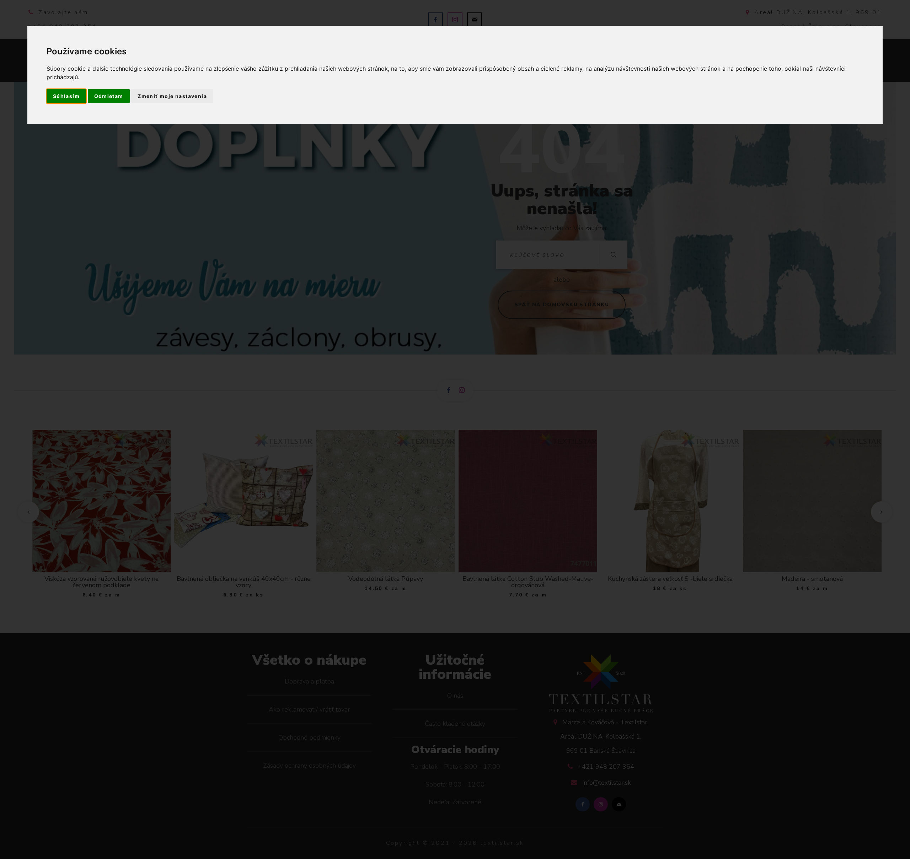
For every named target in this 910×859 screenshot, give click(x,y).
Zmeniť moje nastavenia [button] (172, 96)
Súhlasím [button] (66, 96)
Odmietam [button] (108, 96)
